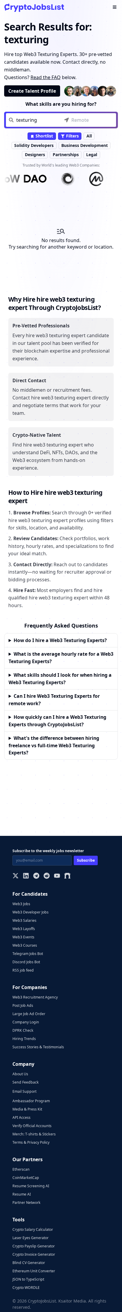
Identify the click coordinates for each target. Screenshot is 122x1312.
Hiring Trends (24, 1038)
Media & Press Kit (27, 1109)
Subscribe (86, 860)
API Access (21, 1117)
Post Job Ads (22, 1005)
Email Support (24, 1091)
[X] (15, 876)
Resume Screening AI (30, 1185)
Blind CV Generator (28, 1262)
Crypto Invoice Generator (33, 1254)
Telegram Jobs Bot (27, 953)
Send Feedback (25, 1082)
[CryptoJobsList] (34, 7)
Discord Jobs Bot (26, 961)
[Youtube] (57, 876)
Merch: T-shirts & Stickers (34, 1134)
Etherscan (21, 1169)
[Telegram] (36, 876)
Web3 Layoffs (23, 928)
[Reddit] (47, 876)
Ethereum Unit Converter (33, 1270)
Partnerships (66, 154)
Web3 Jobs (21, 903)
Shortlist (43, 136)
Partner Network (26, 1202)
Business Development (84, 145)
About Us (20, 1073)
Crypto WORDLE (26, 1287)
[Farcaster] (67, 876)
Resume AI (21, 1194)
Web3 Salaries (24, 920)
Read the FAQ (45, 77)
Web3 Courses (24, 945)
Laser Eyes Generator (30, 1237)
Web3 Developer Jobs (30, 912)
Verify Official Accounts (32, 1125)
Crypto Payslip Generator (33, 1246)
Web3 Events (23, 937)
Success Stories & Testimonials (38, 1046)
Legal (91, 154)
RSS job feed (23, 970)
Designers (35, 154)
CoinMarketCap (25, 1177)
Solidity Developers (34, 145)
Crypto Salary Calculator (32, 1229)
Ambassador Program (31, 1100)
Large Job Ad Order (28, 1013)
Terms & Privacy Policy (30, 1142)
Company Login (25, 1022)
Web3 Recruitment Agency (35, 997)
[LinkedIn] (26, 876)
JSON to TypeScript (28, 1279)
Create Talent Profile (32, 91)
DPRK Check (22, 1030)
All (89, 136)
